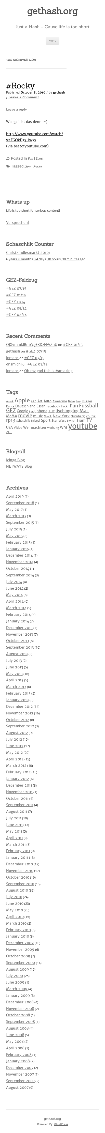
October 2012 (17, 719)
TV (89, 420)
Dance (10, 406)
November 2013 (19, 634)
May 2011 (14, 831)
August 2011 (16, 811)
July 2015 (14, 529)
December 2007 (19, 1067)
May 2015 (14, 535)
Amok (10, 401)
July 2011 (13, 818)
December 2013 (19, 627)
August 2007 (17, 1087)
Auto (47, 401)
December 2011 (19, 785)
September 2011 (19, 805)
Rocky (37, 166)
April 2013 (14, 680)
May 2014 (14, 594)
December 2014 (19, 555)
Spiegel (35, 420)
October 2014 (17, 568)
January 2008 (18, 1061)
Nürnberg (78, 416)
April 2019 (15, 496)
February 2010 (18, 930)
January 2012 (17, 778)
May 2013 (14, 673)
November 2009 (20, 949)
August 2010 (17, 890)
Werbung (53, 428)
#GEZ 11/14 (15, 301)
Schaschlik (23, 420)
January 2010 (17, 936)
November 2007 (20, 1074)
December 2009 (20, 943)
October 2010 (17, 877)
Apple (22, 400)
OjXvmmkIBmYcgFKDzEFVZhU (31, 344)
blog (78, 401)
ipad (31, 411)
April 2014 (15, 601)
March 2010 (16, 923)
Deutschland (25, 406)
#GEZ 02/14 (16, 314)
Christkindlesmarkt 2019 (27, 252)
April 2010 (15, 916)
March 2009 (17, 989)
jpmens (12, 358)
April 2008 (15, 1048)
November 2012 (19, 713)
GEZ (11, 410)
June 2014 (14, 588)
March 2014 (16, 608)
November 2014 (19, 562)
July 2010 (14, 897)
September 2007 (20, 1081)
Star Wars (58, 420)
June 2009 (15, 982)
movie (25, 415)
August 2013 (17, 654)
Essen (40, 406)
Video (18, 428)
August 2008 (17, 1028)
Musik (48, 416)
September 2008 (20, 1021)
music (38, 416)
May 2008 (15, 1041)
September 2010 (20, 884)
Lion (27, 166)
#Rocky (20, 85)
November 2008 (20, 1008)
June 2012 (14, 746)
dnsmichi (14, 364)
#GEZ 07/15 (16, 288)
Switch (71, 420)
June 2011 (14, 824)
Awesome (59, 401)
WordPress (61, 1124)
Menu (52, 40)
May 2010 (14, 910)
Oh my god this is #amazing (48, 371)
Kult (51, 411)
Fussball (88, 406)
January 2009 (18, 995)
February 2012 (18, 772)
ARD (33, 401)
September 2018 (20, 503)
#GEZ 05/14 (16, 308)
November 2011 (19, 792)
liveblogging (67, 410)
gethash (59, 92)
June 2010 (14, 903)
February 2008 (19, 1054)
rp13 (10, 420)
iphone (41, 411)
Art (40, 401)
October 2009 (18, 956)
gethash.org (52, 10)
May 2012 (14, 752)
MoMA (11, 416)
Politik (91, 416)
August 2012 (17, 732)
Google (22, 411)
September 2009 (20, 962)
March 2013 (16, 686)
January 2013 (17, 700)
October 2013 (17, 640)
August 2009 (17, 969)
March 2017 (16, 516)
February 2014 (18, 614)
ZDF (9, 432)
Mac (84, 411)
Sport (40, 158)
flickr (65, 406)
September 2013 (20, 647)
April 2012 (15, 759)
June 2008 (15, 1035)
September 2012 (20, 726)
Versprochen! (17, 222)
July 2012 (14, 739)
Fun (30, 158)
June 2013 (14, 667)
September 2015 (20, 522)
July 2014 (14, 581)
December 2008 (20, 1002)
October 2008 (18, 1015)
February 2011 (18, 851)
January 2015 (17, 549)
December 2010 (19, 864)
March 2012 (16, 765)
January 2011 (17, 857)
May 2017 (14, 509)
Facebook (53, 406)
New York (61, 416)
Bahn (71, 401)
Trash (80, 420)
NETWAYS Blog (19, 466)
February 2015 (18, 542)
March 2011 (16, 844)
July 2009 (14, 975)
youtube (82, 426)
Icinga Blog (15, 460)
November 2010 (19, 870)
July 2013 (14, 660)
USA (9, 427)
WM (63, 427)
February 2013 (18, 693)
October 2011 (17, 798)
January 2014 (17, 621)
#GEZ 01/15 (16, 295)
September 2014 (20, 575)
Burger (87, 401)
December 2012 (19, 706)
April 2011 (14, 838)
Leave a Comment (23, 97)
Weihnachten (34, 427)
